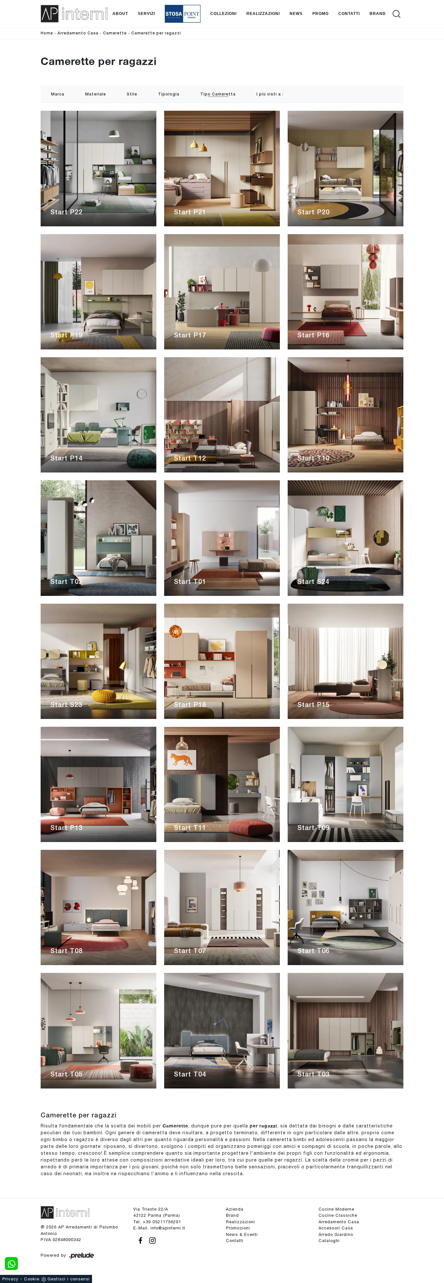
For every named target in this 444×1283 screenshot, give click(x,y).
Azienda (234, 1209)
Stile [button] (132, 94)
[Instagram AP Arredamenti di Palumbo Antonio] (150, 1239)
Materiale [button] (95, 94)
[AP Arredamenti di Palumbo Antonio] (74, 13)
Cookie (31, 1279)
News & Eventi (242, 1234)
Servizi (146, 13)
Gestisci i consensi (68, 1279)
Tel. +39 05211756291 (157, 1221)
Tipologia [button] (168, 94)
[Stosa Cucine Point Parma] (182, 14)
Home (47, 33)
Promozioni (238, 1228)
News (296, 13)
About (120, 13)
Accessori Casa (336, 1228)
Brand (378, 13)
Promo (320, 13)
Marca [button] (57, 94)
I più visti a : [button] (269, 94)
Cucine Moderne (336, 1209)
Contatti (349, 13)
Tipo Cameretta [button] (218, 94)
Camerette (115, 33)
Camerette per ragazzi (156, 33)
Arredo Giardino (336, 1234)
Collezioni (223, 13)
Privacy (10, 1279)
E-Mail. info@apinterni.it (159, 1228)
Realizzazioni (263, 13)
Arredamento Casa (78, 33)
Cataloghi (329, 1240)
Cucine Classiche (338, 1215)
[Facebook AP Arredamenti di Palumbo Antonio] (139, 1239)
